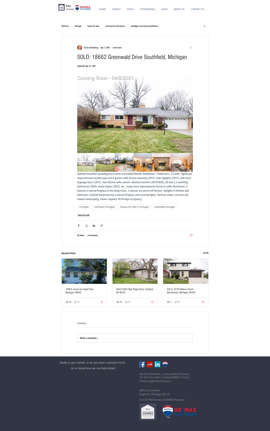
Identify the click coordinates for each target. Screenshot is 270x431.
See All (205, 252)
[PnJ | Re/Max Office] (165, 364)
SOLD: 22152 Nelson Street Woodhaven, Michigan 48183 (181, 291)
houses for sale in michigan (134, 206)
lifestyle (78, 25)
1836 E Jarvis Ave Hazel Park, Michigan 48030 (79, 291)
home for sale (93, 25)
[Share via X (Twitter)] (86, 225)
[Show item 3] (124, 162)
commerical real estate (115, 25)
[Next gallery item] (189, 114)
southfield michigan (164, 206)
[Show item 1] (86, 162)
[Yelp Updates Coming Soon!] (150, 364)
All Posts (65, 25)
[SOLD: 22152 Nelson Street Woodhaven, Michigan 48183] (185, 271)
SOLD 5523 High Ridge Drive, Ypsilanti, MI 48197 (134, 291)
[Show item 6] (180, 162)
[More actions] (191, 47)
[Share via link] (101, 225)
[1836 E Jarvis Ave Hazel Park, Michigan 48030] (84, 271)
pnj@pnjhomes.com (159, 381)
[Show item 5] (161, 162)
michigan (84, 206)
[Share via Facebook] (78, 225)
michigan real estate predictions (144, 25)
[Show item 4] (142, 162)
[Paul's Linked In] (157, 364)
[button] (204, 26)
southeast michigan (104, 206)
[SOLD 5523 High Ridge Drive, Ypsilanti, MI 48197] (135, 271)
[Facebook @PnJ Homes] (142, 364)
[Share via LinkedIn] (93, 225)
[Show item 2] (105, 162)
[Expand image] (135, 114)
